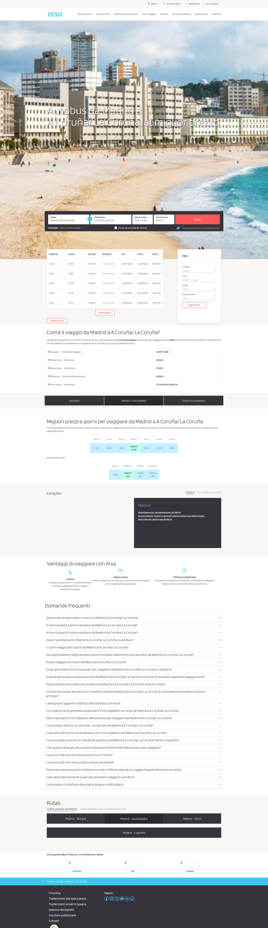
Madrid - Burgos (75, 818)
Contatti (54, 921)
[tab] (134, 618)
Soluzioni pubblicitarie (62, 915)
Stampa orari (57, 320)
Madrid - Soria (192, 818)
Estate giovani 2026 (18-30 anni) (133, 228)
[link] (89, 219)
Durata (185, 285)
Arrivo (184, 276)
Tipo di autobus (188, 294)
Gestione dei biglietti (61, 909)
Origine (53, 217)
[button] (66, 228)
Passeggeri (53, 228)
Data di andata (141, 217)
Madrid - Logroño (134, 832)
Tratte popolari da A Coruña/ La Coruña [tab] (103, 809)
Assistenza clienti (173, 4)
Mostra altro (105, 312)
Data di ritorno (162, 217)
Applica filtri (194, 305)
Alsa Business (194, 4)
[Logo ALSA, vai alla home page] (55, 14)
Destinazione (99, 217)
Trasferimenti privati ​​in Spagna (67, 904)
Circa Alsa (54, 893)
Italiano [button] (154, 4)
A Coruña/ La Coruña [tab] (209, 492)
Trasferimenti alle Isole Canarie (67, 898)
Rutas (59, 881)
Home (50, 881)
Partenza (186, 267)
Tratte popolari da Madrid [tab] (62, 809)
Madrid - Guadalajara (133, 818)
